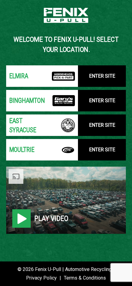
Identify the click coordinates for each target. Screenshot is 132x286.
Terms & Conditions (85, 278)
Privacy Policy (41, 278)
